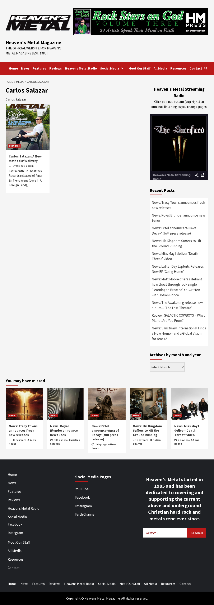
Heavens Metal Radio (81, 68)
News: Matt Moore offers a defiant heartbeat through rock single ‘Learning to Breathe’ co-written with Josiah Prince (177, 287)
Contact (196, 68)
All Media (160, 68)
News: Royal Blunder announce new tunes (178, 218)
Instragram (83, 506)
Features (39, 68)
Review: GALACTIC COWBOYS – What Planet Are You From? (178, 318)
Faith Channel (85, 514)
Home (13, 68)
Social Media (109, 68)
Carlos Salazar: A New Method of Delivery (25, 158)
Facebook (15, 524)
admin (30, 165)
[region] (140, 21)
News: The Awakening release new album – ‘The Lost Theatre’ (177, 305)
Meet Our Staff (139, 68)
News (25, 68)
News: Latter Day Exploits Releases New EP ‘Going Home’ (178, 269)
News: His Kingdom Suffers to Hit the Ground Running (176, 244)
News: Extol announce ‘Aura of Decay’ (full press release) (174, 231)
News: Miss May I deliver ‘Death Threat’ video (175, 256)
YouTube (82, 489)
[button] (140, 21)
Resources (178, 68)
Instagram (15, 532)
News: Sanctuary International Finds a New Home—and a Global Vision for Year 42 (179, 333)
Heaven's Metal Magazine (33, 42)
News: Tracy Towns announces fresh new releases (178, 205)
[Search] (205, 68)
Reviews (55, 68)
